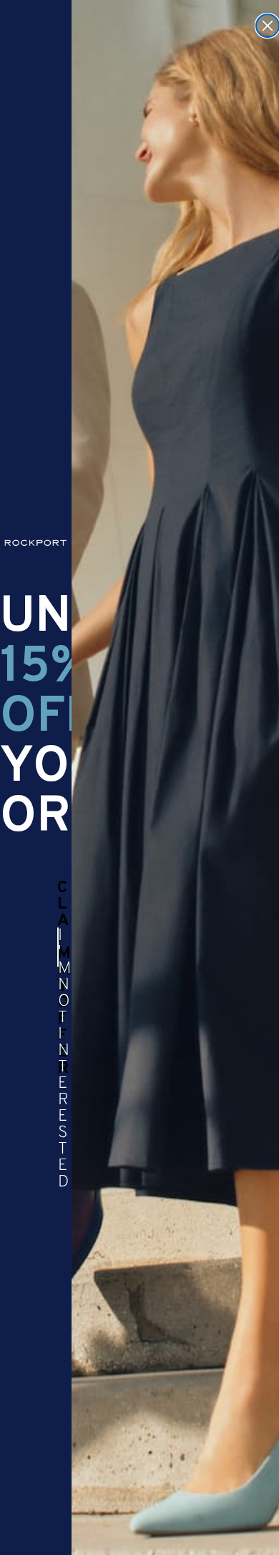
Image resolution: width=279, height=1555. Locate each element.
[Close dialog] (267, 25)
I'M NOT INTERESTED (58, 947)
